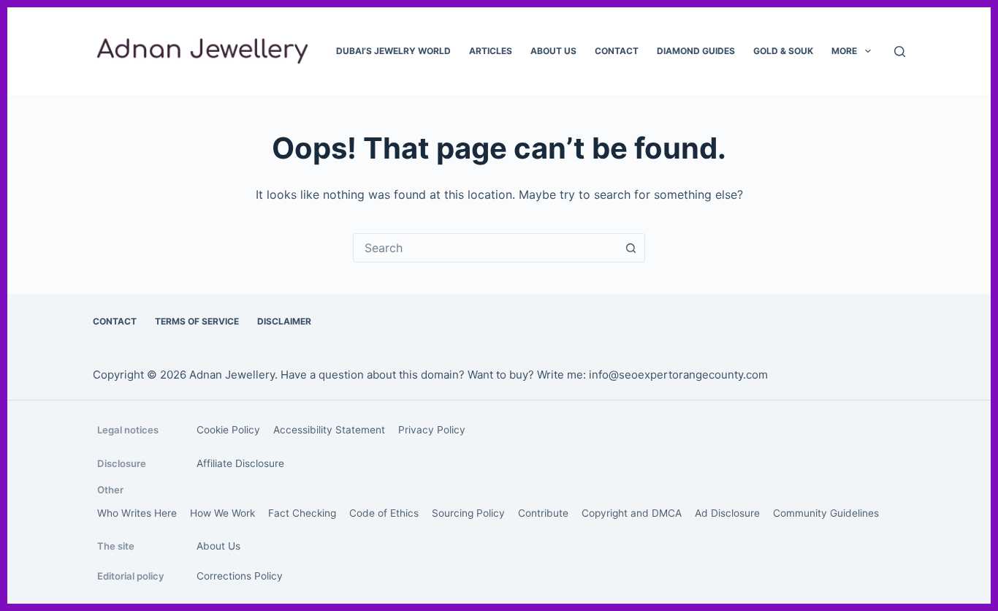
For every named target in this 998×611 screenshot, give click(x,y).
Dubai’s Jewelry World (393, 50)
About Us (553, 50)
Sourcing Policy (468, 513)
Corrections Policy (240, 576)
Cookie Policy (228, 430)
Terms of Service (197, 321)
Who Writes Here (137, 513)
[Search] (899, 51)
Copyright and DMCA (632, 513)
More (844, 50)
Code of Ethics (384, 513)
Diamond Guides (696, 50)
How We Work (222, 513)
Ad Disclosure (727, 513)
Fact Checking (302, 513)
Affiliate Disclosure (240, 463)
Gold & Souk (783, 50)
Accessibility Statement (329, 430)
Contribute (543, 513)
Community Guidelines (826, 513)
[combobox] (485, 247)
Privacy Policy (431, 430)
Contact (617, 50)
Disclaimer (284, 321)
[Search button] (630, 248)
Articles (490, 50)
